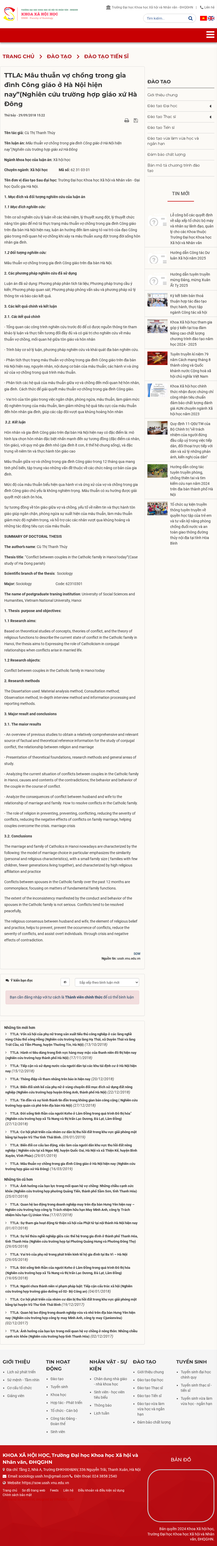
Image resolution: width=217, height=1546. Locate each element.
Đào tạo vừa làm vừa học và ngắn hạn (173, 141)
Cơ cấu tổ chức (19, 1388)
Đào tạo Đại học (162, 105)
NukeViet (28, 1499)
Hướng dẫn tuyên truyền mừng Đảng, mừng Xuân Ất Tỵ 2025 (190, 280)
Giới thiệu (16, 1362)
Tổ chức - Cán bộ (64, 1410)
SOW (137, 954)
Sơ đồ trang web (33, 1490)
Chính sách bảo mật (17, 1495)
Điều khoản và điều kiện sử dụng (101, 1490)
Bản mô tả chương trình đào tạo (173, 168)
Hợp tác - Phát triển (66, 1403)
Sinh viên (58, 1432)
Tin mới (180, 193)
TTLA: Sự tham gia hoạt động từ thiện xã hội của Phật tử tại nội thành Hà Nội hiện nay (74, 1223)
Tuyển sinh (59, 1387)
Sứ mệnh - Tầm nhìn (23, 1380)
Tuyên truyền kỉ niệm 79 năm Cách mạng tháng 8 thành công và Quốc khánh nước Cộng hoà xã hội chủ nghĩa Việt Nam (190, 365)
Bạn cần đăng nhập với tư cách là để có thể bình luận (72, 997)
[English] (211, 18)
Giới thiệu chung (162, 95)
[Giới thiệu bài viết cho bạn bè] (120, 120)
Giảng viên (15, 1396)
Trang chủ (10, 1490)
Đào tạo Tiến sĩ (161, 127)
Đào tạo (159, 82)
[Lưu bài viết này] (136, 120)
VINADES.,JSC (64, 1499)
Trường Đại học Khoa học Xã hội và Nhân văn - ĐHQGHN (152, 7)
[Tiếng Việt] (203, 18)
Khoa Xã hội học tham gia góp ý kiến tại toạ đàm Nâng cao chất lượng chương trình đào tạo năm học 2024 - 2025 (191, 333)
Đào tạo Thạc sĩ (161, 116)
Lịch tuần (101, 1413)
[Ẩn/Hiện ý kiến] (65, 982)
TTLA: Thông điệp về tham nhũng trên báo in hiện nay (50, 1079)
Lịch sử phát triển (21, 1372)
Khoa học (58, 1395)
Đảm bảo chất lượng (166, 154)
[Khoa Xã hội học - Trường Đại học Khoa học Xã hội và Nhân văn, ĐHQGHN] (9, 14)
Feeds (54, 1490)
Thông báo (103, 1405)
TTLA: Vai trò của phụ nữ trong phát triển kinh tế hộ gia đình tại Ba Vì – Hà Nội (68, 1254)
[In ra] (127, 120)
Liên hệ (209, 7)
